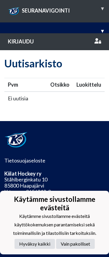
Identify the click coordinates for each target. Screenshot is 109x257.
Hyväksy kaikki (34, 243)
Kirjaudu (21, 41)
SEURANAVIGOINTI (63, 9)
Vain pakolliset (75, 243)
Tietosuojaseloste (24, 160)
